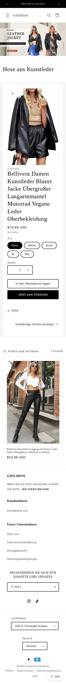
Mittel (32, 245)
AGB (34, 676)
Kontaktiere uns (17, 510)
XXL (27, 254)
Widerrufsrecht (25, 670)
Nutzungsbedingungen (22, 559)
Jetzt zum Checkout (33, 294)
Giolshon (31, 666)
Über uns (13, 534)
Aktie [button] (15, 310)
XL (13, 254)
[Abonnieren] (55, 586)
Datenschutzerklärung (21, 542)
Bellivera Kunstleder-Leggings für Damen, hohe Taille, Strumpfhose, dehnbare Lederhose (32, 451)
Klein (14, 245)
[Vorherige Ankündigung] (7, 4)
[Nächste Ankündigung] (59, 4)
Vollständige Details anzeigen (34, 324)
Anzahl (11, 262)
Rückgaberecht (17, 550)
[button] (7, 15)
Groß (49, 245)
